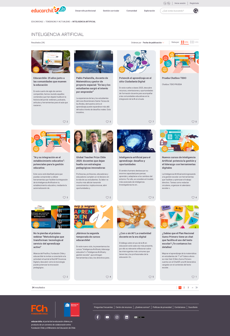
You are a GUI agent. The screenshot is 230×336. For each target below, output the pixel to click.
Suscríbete (193, 307)
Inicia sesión (180, 3)
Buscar (195, 10)
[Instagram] (117, 317)
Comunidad (131, 11)
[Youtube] (107, 317)
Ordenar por (136, 43)
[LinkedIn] (126, 317)
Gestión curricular (111, 11)
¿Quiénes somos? (142, 307)
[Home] (48, 9)
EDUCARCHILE (37, 22)
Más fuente (168, 3)
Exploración (149, 11)
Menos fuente (164, 3)
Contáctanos (180, 307)
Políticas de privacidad (162, 307)
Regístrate (194, 3)
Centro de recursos (124, 307)
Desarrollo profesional (85, 11)
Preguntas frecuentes (103, 307)
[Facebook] (97, 317)
